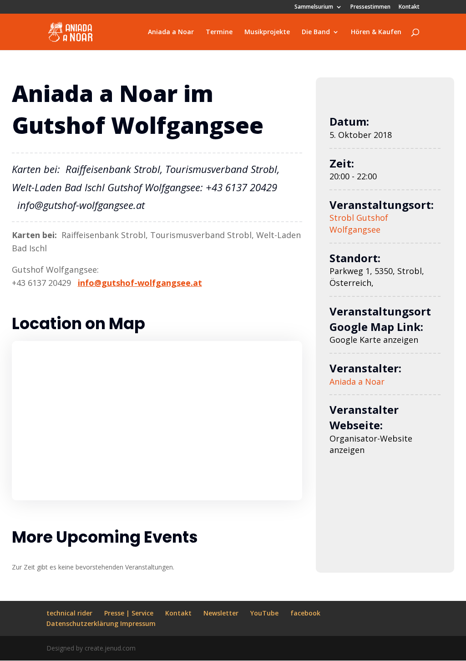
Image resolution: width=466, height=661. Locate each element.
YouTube (264, 613)
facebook (305, 613)
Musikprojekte (267, 32)
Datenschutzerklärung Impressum (101, 623)
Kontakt (409, 7)
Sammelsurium (313, 7)
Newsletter (220, 613)
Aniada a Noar (171, 32)
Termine (219, 32)
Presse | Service (128, 613)
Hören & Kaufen (376, 32)
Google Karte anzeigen (373, 339)
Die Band (316, 32)
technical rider (69, 613)
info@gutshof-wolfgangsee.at (140, 282)
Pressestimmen (370, 7)
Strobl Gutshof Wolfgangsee (358, 223)
